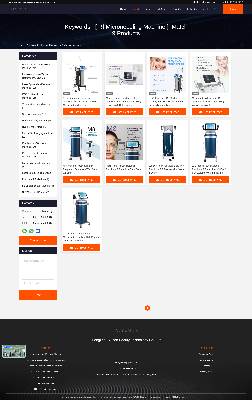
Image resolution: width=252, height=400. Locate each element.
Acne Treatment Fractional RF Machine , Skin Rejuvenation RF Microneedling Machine (80, 101)
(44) (36, 127)
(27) (36, 106)
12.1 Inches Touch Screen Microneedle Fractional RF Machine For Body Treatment (81, 237)
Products (136, 9)
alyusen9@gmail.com (206, 2)
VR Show (162, 9)
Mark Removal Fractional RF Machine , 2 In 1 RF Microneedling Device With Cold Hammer (123, 101)
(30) (34, 114)
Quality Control (206, 360)
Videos (149, 9)
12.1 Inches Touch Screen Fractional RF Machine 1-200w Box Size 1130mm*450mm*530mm (210, 169)
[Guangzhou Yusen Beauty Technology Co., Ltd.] (18, 9)
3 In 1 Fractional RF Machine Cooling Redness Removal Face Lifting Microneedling (166, 101)
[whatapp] (31, 231)
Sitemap (206, 366)
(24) (37, 120)
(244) (36, 66)
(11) (36, 165)
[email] (38, 231)
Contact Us (191, 9)
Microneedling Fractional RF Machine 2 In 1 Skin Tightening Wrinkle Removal (208, 101)
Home (123, 9)
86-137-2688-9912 (234, 2)
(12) (36, 86)
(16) (33, 96)
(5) (38, 186)
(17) (34, 145)
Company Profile (206, 354)
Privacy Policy (206, 371)
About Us (176, 9)
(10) (37, 173)
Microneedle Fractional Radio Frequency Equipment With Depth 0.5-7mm (80, 169)
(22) (37, 135)
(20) (35, 76)
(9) (35, 179)
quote (233, 9)
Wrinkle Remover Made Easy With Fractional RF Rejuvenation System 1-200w (167, 169)
